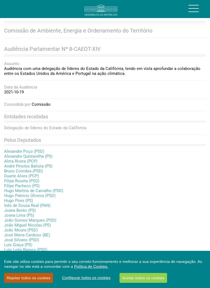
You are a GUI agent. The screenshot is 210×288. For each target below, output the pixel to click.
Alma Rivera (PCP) (20, 161)
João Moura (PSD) (21, 230)
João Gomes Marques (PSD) (30, 220)
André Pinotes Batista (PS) (28, 166)
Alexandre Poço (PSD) (24, 151)
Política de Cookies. (91, 266)
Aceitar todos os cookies (143, 278)
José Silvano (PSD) (21, 239)
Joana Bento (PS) (20, 210)
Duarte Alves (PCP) (21, 176)
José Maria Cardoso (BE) (27, 235)
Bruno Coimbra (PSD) (23, 171)
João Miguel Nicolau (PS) (27, 225)
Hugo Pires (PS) (18, 200)
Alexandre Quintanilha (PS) (28, 156)
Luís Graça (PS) (18, 244)
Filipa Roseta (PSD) (21, 180)
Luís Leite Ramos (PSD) (25, 249)
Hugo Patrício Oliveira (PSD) (30, 195)
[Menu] (193, 8)
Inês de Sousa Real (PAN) (27, 205)
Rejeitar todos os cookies (28, 278)
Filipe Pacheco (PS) (22, 185)
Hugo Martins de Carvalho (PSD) (33, 190)
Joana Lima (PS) (19, 215)
